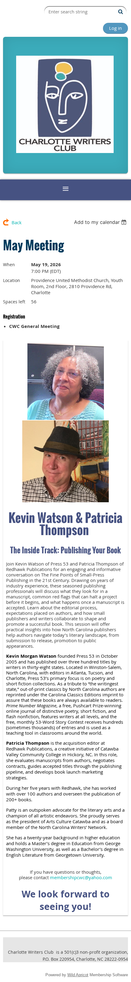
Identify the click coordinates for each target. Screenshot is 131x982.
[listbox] (101, 222)
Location (11, 280)
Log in (115, 28)
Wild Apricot (77, 975)
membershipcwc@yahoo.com (81, 877)
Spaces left (14, 302)
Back (17, 222)
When (9, 264)
